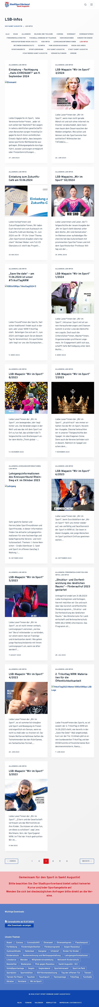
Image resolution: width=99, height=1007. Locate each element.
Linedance (11, 960)
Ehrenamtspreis (86, 34)
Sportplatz (11, 973)
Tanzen (87, 973)
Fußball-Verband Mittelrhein (42, 38)
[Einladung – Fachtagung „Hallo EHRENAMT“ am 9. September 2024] (26, 97)
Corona (60, 34)
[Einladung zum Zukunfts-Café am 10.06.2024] (26, 201)
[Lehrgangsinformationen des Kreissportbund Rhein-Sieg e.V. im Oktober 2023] (26, 501)
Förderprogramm (52, 947)
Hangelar (42, 951)
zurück (13, 861)
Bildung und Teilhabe (43, 34)
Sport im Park (79, 968)
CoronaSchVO (33, 943)
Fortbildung (12, 947)
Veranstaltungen (58, 53)
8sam (15, 34)
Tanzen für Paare (15, 977)
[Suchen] (85, 5)
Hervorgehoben (66, 38)
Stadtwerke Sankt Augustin (35, 53)
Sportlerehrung (36, 49)
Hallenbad (29, 951)
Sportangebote (18, 49)
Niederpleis (26, 964)
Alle (7, 34)
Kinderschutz (13, 955)
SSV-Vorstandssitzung (47, 973)
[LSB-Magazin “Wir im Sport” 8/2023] (26, 398)
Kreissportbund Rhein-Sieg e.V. (24, 42)
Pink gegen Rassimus (44, 964)
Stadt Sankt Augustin (78, 49)
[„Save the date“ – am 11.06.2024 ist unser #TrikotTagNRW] (26, 301)
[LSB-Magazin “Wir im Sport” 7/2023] (72, 398)
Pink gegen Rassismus (58, 46)
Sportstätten (26, 973)
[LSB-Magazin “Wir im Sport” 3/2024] (72, 93)
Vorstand (22, 981)
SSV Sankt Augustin (55, 49)
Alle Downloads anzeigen (19, 925)
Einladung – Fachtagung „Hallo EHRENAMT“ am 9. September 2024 (24, 73)
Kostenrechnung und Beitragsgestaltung (42, 955)
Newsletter (12, 964)
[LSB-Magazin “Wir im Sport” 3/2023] (26, 795)
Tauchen (31, 977)
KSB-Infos (45, 42)
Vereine (73, 53)
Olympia (41, 46)
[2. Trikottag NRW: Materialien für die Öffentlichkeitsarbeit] (72, 701)
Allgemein (26, 34)
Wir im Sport (36, 981)
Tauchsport (44, 977)
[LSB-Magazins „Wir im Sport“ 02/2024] (72, 201)
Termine (28, 1003)
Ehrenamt (71, 34)
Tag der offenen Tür (70, 973)
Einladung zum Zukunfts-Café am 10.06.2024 (24, 178)
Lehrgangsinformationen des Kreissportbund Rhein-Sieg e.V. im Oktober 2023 (25, 477)
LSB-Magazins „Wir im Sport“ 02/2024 (69, 178)
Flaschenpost (81, 943)
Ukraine (10, 981)
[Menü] (91, 4)
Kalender (39, 1003)
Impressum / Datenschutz (70, 1003)
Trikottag (74, 977)
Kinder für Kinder (84, 38)
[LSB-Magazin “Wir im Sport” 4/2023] (26, 698)
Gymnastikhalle (14, 951)
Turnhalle (87, 977)
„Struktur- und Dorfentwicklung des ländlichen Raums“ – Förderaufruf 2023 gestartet (72, 585)
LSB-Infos (84, 42)
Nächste (85, 861)
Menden (24, 960)
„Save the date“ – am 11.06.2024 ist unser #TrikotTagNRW (21, 277)
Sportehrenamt (61, 968)
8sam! (9, 943)
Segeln (31, 968)
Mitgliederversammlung (42, 960)
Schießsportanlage (15, 968)
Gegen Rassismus (72, 947)
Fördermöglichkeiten (16, 38)
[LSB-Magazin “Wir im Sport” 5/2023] (26, 601)
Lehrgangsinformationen (65, 42)
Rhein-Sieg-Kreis (78, 46)
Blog (19, 1003)
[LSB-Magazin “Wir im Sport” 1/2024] (72, 297)
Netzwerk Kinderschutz (24, 46)
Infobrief (55, 951)
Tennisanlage (60, 977)
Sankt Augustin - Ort (68, 964)
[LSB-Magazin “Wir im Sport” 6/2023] (72, 495)
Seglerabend (44, 968)
